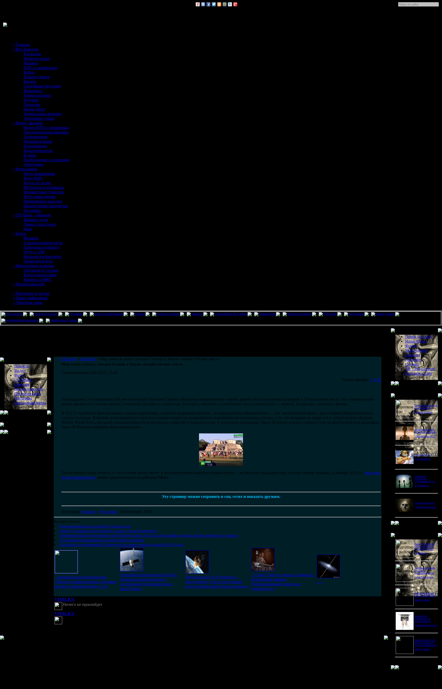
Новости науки (37, 58)
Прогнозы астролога (41, 247)
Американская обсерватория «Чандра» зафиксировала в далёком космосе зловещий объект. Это (85, 581)
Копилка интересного (43, 256)
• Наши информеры (30, 298)
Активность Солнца (41, 270)
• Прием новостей (29, 284)
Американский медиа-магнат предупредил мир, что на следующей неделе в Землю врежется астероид (148, 535)
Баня (28, 229)
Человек (31, 63)
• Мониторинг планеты (33, 266)
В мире (30, 155)
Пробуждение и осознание (47, 160)
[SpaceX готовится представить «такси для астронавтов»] (131, 570)
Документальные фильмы (46, 132)
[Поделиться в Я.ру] (198, 4)
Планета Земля (36, 77)
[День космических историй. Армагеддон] (66, 572)
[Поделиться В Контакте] (203, 4)
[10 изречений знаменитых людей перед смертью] (263, 570)
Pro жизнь (32, 54)
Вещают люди (36, 219)
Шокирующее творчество (46, 206)
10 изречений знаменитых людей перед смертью (101, 540)
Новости (89, 511)
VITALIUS (64, 599)
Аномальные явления (42, 114)
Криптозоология (38, 150)
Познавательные (38, 141)
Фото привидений (40, 196)
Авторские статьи (39, 118)
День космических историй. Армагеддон (95, 526)
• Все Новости (25, 49)
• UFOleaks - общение (32, 215)
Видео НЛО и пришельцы (46, 127)
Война (29, 72)
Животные (33, 91)
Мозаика (31, 238)
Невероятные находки (43, 201)
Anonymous (33, 164)
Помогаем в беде (38, 261)
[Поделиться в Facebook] (208, 4)
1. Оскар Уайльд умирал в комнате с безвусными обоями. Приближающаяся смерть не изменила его (283, 582)
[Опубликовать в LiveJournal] (230, 4)
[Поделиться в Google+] (235, 4)
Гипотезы (32, 104)
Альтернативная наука (43, 242)
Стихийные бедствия (42, 86)
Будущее (31, 100)
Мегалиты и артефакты (44, 187)
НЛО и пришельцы (40, 67)
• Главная (21, 44)
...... (320, 581)
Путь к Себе (34, 252)
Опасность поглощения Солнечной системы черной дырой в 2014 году (121, 544)
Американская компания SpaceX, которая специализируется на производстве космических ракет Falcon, (149, 582)
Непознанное (35, 146)
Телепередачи (35, 137)
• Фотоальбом (25, 169)
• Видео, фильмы (28, 123)
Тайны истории (37, 95)
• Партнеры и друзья (31, 293)
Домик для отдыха (40, 224)
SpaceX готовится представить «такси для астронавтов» (108, 531)
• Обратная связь (27, 302)
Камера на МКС (38, 279)
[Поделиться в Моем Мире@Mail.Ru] (225, 4)
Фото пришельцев (39, 173)
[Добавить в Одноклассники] (219, 4)
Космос (30, 81)
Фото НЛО (33, 178)
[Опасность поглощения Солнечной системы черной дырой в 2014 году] (328, 577)
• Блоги (19, 233)
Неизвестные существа (44, 192)
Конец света (34, 109)
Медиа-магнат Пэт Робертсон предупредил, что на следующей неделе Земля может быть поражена (216, 581)
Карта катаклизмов (40, 275)
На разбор (32, 210)
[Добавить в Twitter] (214, 4)
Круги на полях (37, 183)
